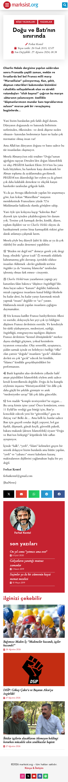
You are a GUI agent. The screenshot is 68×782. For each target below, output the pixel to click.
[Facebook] (39, 776)
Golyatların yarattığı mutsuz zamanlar (27, 563)
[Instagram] (22, 776)
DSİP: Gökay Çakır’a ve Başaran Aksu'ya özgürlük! (28, 692)
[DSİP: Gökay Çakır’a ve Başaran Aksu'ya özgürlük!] (34, 669)
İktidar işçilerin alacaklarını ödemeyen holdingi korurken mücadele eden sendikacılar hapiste (30, 740)
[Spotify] (45, 776)
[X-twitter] (28, 776)
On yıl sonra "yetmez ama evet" (28, 552)
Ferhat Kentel (36, 44)
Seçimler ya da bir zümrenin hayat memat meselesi (30, 577)
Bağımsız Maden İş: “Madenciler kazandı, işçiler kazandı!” (32, 643)
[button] (65, 5)
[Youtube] (34, 776)
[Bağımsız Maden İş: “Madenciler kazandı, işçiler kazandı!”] (34, 621)
